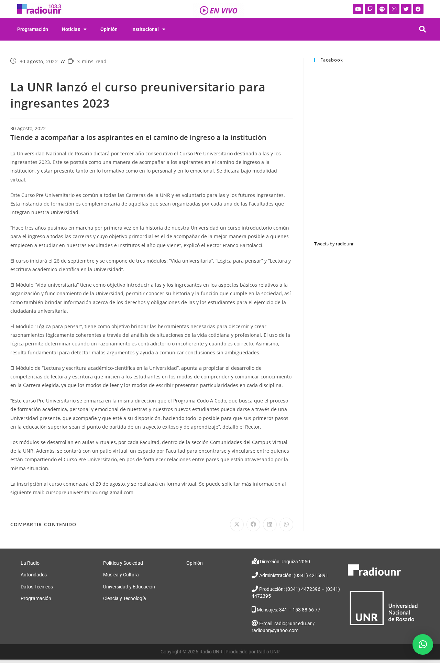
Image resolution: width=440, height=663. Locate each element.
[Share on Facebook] (253, 524)
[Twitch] (370, 9)
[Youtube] (358, 9)
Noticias (71, 29)
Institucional (145, 29)
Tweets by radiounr (334, 244)
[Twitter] (406, 9)
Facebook (331, 60)
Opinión (109, 29)
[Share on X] (237, 524)
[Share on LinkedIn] (270, 524)
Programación (32, 29)
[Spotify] (382, 9)
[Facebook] (418, 9)
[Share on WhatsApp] (286, 524)
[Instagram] (394, 9)
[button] (422, 644)
